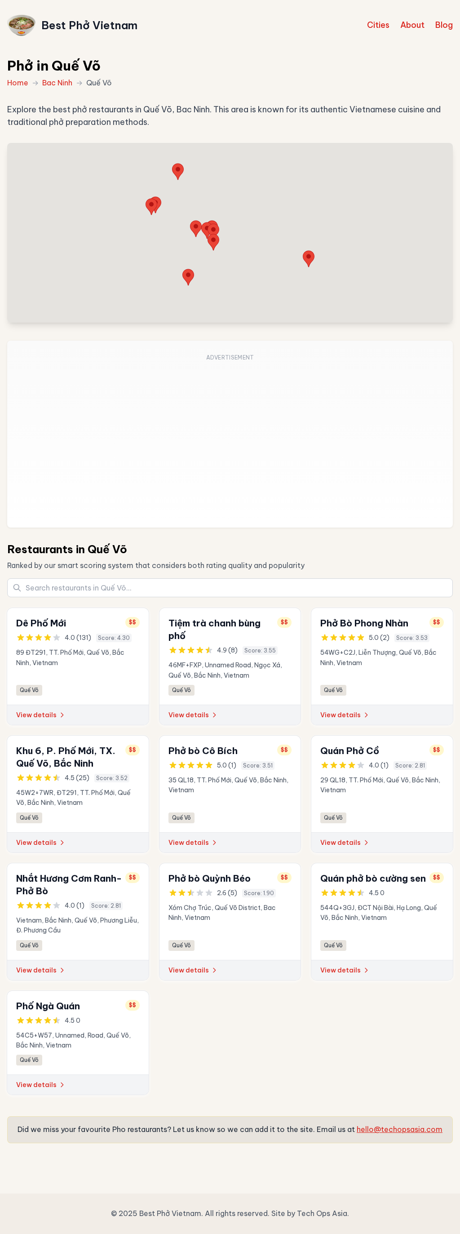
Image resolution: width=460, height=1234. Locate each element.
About (412, 25)
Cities (378, 25)
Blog (444, 25)
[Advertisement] (230, 439)
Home (17, 82)
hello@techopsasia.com (399, 1129)
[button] (308, 258)
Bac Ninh (57, 82)
